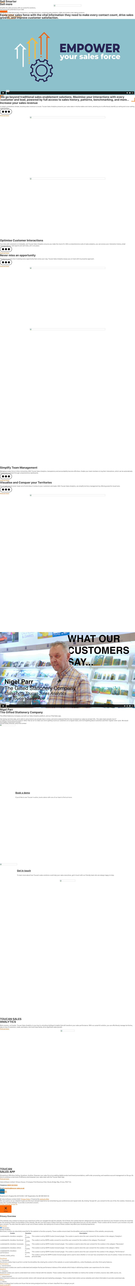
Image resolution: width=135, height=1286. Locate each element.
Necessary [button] (3, 1226)
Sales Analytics (9, 15)
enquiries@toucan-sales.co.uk (14, 1188)
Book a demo (22, 792)
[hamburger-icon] (3, 11)
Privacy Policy (25, 1199)
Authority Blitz (44, 1199)
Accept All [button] (14, 1204)
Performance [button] (4, 1264)
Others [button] (2, 1280)
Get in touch (24, 870)
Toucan (2, 2)
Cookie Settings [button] (5, 1204)
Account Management (14, 16)
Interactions (11, 18)
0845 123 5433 (12, 1185)
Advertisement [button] (5, 1274)
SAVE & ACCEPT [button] (5, 1285)
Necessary (5, 1228)
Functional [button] (3, 1258)
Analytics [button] (3, 1269)
